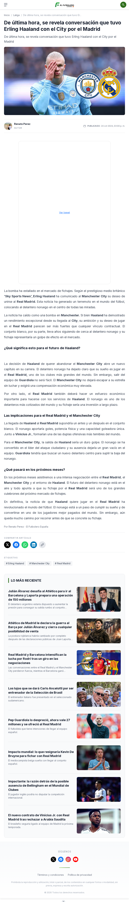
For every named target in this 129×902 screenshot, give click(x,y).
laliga (16, 15)
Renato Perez (22, 123)
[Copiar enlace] (42, 544)
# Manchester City (39, 563)
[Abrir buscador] (123, 5)
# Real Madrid (62, 563)
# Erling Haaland (15, 563)
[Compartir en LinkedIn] (33, 544)
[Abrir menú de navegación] (6, 5)
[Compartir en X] (7, 544)
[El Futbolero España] (64, 5)
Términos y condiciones (50, 874)
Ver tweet (64, 212)
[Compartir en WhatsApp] (25, 544)
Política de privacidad (80, 874)
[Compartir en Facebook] (16, 544)
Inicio (7, 15)
